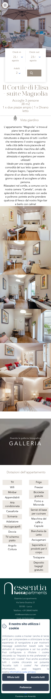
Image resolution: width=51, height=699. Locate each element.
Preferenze (25, 687)
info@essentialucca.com (25, 615)
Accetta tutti (38, 677)
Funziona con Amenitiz (25, 696)
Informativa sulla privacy (22, 671)
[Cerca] (34, 73)
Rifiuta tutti (13, 677)
